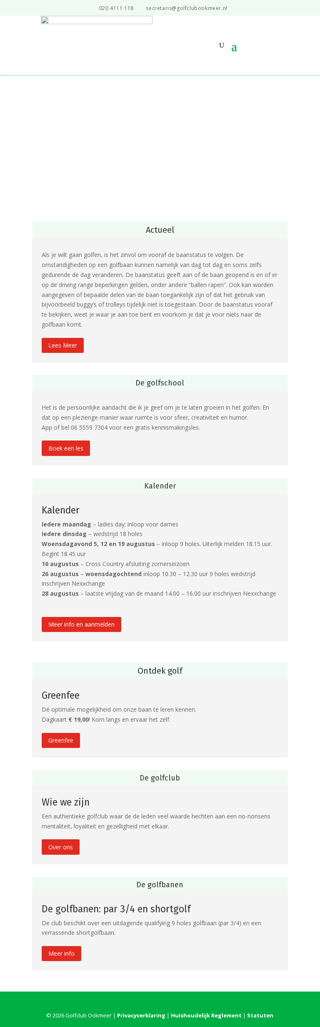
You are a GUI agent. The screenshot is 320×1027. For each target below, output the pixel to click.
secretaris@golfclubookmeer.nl (186, 8)
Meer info (61, 953)
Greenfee (60, 740)
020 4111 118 (116, 8)
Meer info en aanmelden (81, 624)
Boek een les (65, 448)
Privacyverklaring (141, 1015)
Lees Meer (62, 345)
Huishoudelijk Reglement (206, 1015)
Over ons (60, 847)
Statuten (260, 1015)
